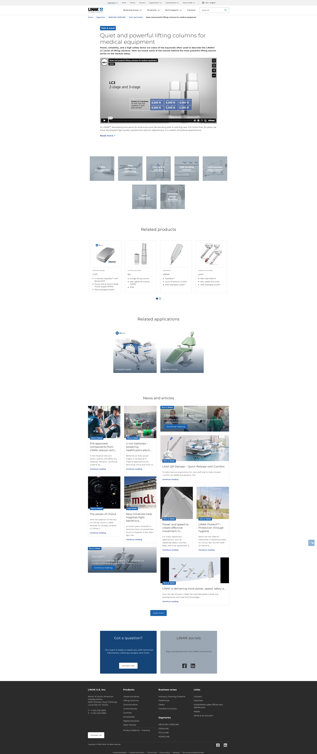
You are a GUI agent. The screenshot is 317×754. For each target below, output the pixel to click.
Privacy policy (165, 752)
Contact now (128, 666)
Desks (161, 704)
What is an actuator (203, 715)
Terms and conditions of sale (193, 752)
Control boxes (130, 708)
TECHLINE (163, 732)
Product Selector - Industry (136, 730)
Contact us (96, 735)
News (124, 3)
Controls (127, 713)
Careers (142, 3)
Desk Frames (129, 725)
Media (197, 711)
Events (132, 3)
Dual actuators (130, 704)
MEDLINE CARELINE (168, 724)
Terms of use (152, 752)
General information (137, 752)
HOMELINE (164, 736)
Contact (198, 696)
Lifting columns (131, 700)
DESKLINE (163, 728)
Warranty (176, 752)
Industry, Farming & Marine (171, 696)
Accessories (129, 717)
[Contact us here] (311, 543)
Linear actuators (131, 696)
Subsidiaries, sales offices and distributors (208, 706)
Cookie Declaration (120, 752)
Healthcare (163, 700)
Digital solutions (131, 721)
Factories (198, 700)
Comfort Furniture (167, 708)
